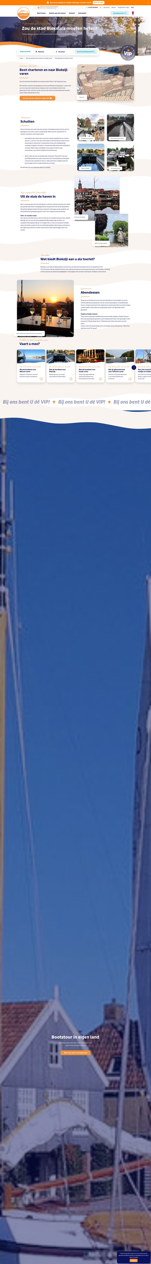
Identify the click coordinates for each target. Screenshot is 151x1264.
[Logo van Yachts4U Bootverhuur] (23, 13)
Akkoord (133, 1260)
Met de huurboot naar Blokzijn (57, 370)
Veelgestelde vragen (123, 7)
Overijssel (59, 86)
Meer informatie (134, 1257)
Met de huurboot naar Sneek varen (87, 370)
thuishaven (39, 86)
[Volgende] (134, 367)
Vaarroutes (106, 7)
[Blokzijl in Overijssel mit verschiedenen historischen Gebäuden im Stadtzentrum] (31, 356)
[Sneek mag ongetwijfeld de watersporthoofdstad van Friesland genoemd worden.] (90, 356)
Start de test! (98, 3)
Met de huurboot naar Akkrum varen (28, 370)
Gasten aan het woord (57, 13)
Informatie (82, 13)
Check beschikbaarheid (85, 52)
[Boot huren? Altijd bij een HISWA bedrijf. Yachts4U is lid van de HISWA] (132, 13)
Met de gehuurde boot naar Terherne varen (116, 370)
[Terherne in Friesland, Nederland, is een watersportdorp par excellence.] (120, 356)
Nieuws (114, 7)
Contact (72, 13)
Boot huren (41, 13)
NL (133, 7)
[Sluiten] (148, 2)
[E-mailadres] (100, 7)
